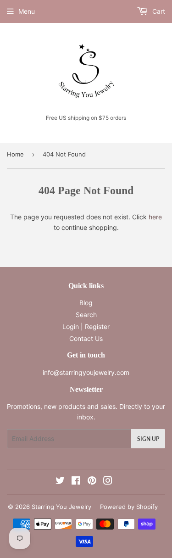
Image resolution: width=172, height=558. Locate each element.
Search (86, 314)
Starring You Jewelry (61, 506)
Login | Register (86, 326)
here (155, 217)
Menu (26, 11)
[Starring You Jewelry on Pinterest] (92, 481)
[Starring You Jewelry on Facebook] (76, 481)
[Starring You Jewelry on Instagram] (107, 481)
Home (15, 154)
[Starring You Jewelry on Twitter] (60, 481)
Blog (86, 303)
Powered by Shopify (129, 506)
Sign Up (148, 438)
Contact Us (86, 338)
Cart (157, 11)
